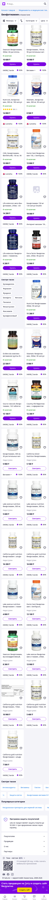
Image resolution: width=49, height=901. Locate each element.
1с (3, 795)
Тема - (12, 858)
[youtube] (3, 874)
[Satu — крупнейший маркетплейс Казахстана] (4, 4)
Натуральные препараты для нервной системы (22, 807)
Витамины (25, 787)
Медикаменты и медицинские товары (34, 10)
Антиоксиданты (9, 787)
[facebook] (8, 874)
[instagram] (12, 874)
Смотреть (12, 468)
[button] (12, 64)
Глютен (37, 787)
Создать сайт (24, 890)
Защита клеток (16, 795)
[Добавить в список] (21, 43)
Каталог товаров (8, 10)
